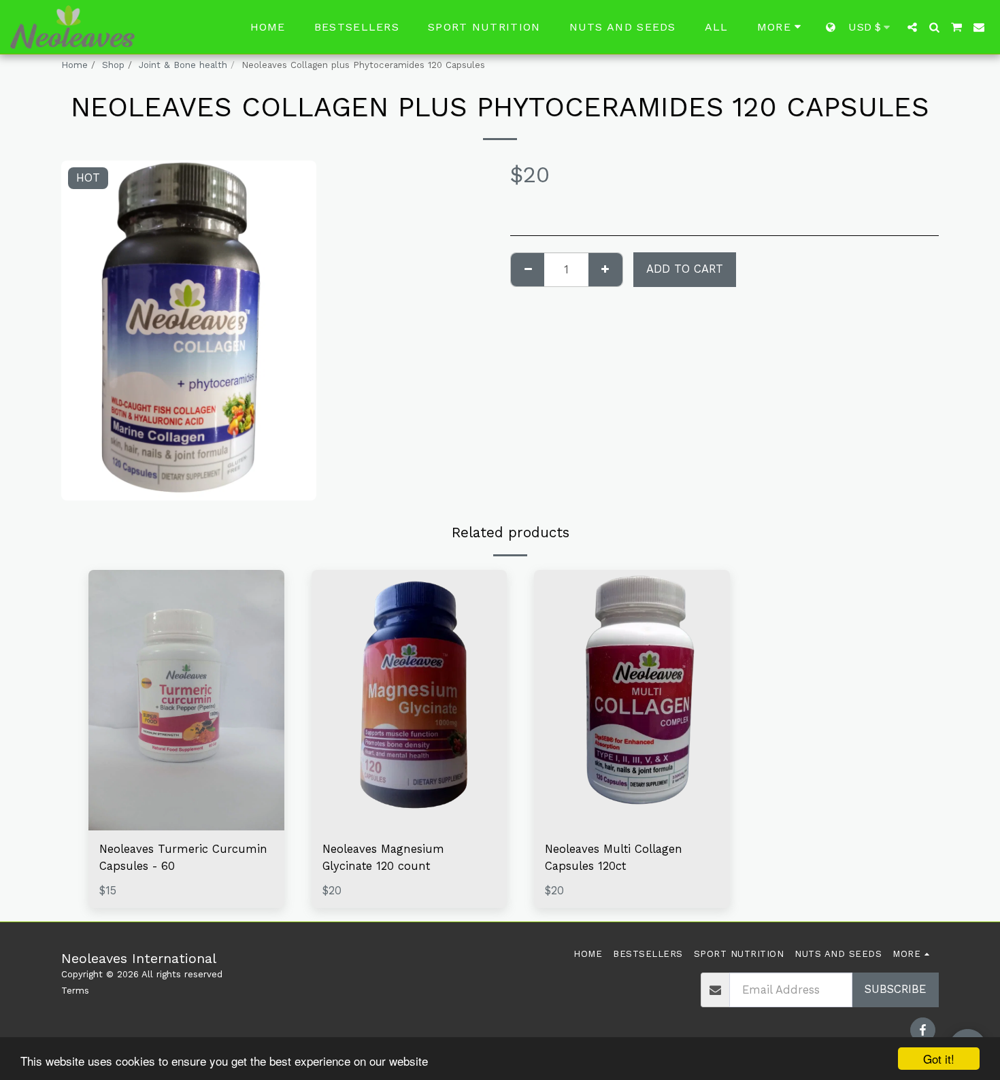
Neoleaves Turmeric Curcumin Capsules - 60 (183, 858)
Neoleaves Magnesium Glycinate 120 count (383, 858)
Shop (113, 65)
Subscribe (895, 989)
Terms (75, 990)
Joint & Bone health (183, 65)
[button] (912, 27)
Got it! (938, 1058)
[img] (186, 700)
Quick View (186, 797)
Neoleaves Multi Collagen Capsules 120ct (613, 858)
